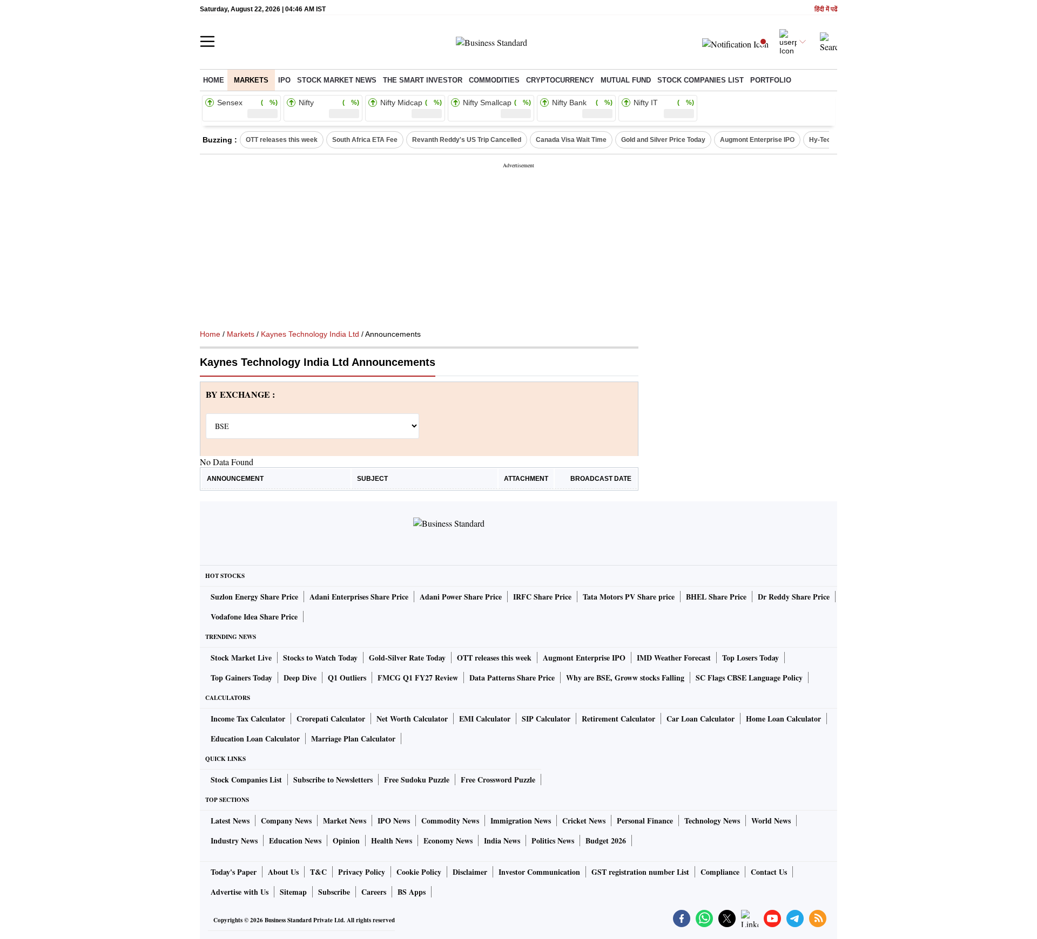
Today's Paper (234, 871)
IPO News (394, 820)
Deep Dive (300, 677)
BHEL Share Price (716, 596)
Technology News (712, 820)
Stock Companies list (700, 80)
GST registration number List (640, 871)
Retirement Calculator (618, 718)
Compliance (720, 871)
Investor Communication (539, 871)
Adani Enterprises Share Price (358, 596)
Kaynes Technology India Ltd (310, 334)
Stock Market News (336, 80)
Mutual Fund (626, 80)
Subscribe (334, 891)
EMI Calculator (484, 718)
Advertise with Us (239, 891)
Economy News (448, 840)
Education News (295, 840)
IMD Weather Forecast (674, 657)
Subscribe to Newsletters (333, 779)
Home (213, 80)
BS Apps (412, 891)
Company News (286, 820)
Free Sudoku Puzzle (416, 779)
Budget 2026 (605, 840)
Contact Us (769, 871)
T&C (318, 871)
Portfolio (770, 80)
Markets (251, 80)
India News (502, 840)
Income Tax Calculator (248, 718)
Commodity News (450, 820)
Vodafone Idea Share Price (254, 616)
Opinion (346, 840)
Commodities (494, 80)
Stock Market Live (241, 657)
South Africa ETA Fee (365, 140)
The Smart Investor (422, 80)
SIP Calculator (546, 718)
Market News (344, 820)
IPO (284, 80)
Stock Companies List (246, 779)
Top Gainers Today (241, 677)
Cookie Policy (418, 871)
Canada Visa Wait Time (571, 140)
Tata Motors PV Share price (629, 596)
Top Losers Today (750, 657)
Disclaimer (470, 871)
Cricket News (583, 820)
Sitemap (293, 891)
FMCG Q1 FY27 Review (418, 677)
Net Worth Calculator (412, 718)
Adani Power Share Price (461, 596)
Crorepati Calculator (331, 718)
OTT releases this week (282, 140)
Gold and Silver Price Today (663, 140)
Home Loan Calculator (783, 718)
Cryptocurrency (560, 80)
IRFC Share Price (542, 596)
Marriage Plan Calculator (353, 738)
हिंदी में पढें (825, 9)
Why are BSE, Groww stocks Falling (625, 677)
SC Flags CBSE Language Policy (749, 677)
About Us (283, 871)
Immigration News (520, 820)
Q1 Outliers (347, 677)
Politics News (552, 840)
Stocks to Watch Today (320, 657)
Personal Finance (645, 820)
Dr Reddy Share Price (794, 596)
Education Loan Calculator (255, 738)
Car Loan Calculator (700, 718)
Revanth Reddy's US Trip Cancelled (466, 140)
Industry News (234, 840)
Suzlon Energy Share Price (254, 596)
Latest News (230, 820)
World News (771, 820)
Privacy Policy (361, 871)
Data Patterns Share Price (512, 677)
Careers (373, 891)
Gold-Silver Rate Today (407, 657)
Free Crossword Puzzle (498, 779)
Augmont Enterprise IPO (757, 140)
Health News (391, 840)
